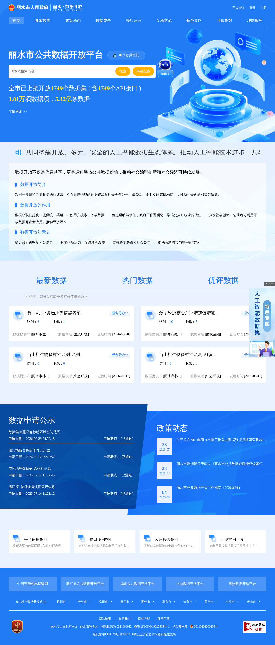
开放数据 (42, 20)
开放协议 (238, 7)
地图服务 (255, 20)
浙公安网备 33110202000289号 (195, 626)
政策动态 (73, 20)
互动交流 (164, 20)
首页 (16, 20)
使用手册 (164, 618)
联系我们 (125, 618)
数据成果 (103, 20)
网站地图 (105, 618)
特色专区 (194, 20)
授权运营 (133, 20)
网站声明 (144, 618)
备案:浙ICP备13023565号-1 (152, 626)
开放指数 (224, 20)
